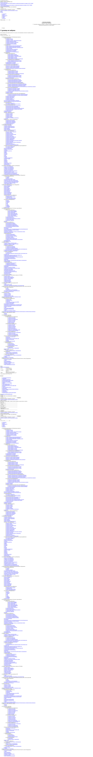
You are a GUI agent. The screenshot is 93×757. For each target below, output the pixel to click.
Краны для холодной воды (12, 720)
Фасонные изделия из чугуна (9, 171)
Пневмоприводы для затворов (11, 442)
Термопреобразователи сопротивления (10, 265)
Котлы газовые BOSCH (12, 215)
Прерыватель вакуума (8, 110)
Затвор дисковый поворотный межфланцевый (14, 45)
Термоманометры (7, 261)
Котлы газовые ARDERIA (12, 211)
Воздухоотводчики (7, 164)
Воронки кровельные (7, 306)
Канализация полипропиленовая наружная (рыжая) (12, 305)
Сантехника (4, 390)
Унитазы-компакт (11, 343)
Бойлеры (5, 221)
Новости (3, 16)
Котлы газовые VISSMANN (12, 607)
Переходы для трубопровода (9, 167)
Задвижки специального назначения (12, 42)
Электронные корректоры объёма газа (10, 647)
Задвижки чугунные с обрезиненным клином (13, 40)
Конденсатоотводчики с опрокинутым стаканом (14, 109)
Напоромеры (6, 266)
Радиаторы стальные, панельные (11, 627)
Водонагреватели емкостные (11, 223)
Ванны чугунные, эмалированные (12, 353)
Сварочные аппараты (7, 281)
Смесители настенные (12, 318)
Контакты (4, 18)
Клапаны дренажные (7, 111)
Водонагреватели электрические (11, 224)
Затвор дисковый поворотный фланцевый (13, 46)
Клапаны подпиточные (10, 77)
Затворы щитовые (9, 48)
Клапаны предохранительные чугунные (14, 468)
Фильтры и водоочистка (8, 230)
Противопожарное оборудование (9, 179)
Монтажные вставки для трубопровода (10, 170)
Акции (3, 17)
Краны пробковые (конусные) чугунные (14, 61)
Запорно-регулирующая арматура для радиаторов (14, 239)
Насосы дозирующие (7, 193)
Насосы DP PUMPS (7, 581)
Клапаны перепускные (10, 488)
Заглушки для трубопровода (9, 560)
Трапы (5, 307)
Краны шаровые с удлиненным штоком (14, 56)
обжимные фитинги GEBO (8, 295)
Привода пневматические (8, 149)
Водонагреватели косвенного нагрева (12, 226)
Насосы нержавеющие (8, 192)
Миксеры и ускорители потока (9, 362)
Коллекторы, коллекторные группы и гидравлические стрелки (14, 231)
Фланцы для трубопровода (8, 561)
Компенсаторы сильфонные (10, 121)
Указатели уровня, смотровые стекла (10, 634)
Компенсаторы (6, 163)
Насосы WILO (6, 187)
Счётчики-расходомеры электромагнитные (11, 249)
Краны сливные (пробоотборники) (10, 521)
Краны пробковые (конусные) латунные (14, 60)
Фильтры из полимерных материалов (12, 117)
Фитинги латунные (7, 686)
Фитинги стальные (7, 293)
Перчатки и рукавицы (8, 359)
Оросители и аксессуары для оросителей (11, 180)
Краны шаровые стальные (12, 54)
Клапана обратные (9, 534)
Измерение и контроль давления (9, 267)
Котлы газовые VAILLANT (12, 213)
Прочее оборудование (7, 554)
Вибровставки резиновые (10, 120)
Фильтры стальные (9, 114)
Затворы (7, 177)
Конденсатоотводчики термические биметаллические (15, 108)
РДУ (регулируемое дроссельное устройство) (11, 100)
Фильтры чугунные (9, 115)
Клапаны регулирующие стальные (14, 89)
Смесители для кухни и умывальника (14, 332)
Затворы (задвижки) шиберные (9, 126)
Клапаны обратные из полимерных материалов (16, 73)
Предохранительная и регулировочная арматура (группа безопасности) (16, 620)
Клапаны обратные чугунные (13, 71)
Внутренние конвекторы (10, 237)
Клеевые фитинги (9, 300)
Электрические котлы (9, 216)
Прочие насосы (6, 207)
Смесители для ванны (11, 320)
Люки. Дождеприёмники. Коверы (9, 310)
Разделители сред (7, 273)
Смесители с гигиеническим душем (14, 329)
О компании (4, 13)
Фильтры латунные (9, 113)
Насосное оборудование (6, 381)
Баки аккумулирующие (8, 227)
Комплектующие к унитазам (13, 345)
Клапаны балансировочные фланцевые (14, 81)
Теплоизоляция (4, 391)
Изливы (7, 340)
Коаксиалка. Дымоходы (10, 220)
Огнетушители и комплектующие (9, 574)
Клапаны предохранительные (11, 134)
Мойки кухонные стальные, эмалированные (13, 350)
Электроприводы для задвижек (11, 435)
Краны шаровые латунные (12, 57)
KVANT (7, 200)
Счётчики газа (6, 254)
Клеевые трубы (8, 299)
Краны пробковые (7, 129)
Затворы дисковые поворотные (9, 127)
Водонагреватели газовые (10, 614)
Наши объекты (4, 15)
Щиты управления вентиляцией (9, 364)
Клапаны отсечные (9, 92)
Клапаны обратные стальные (13, 72)
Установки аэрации (7, 363)
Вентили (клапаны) (9, 178)
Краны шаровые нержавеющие (13, 55)
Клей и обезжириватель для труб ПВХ (12, 693)
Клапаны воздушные (9, 133)
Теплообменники (7, 240)
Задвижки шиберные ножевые (11, 41)
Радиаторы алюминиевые (10, 234)
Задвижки (7, 176)
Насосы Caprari (6, 580)
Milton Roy (8, 201)
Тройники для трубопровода (9, 168)
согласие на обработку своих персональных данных (9, 10)
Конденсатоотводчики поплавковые (12, 106)
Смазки (5, 309)
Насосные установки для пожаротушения (11, 182)
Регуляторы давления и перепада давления (13, 495)
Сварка (5, 360)
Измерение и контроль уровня (9, 244)
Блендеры (6, 162)
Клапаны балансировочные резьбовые (14, 79)
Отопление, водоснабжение (7, 382)
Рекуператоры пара (7, 241)
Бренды (3, 14)
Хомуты (5, 314)
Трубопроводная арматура (6, 377)
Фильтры (5, 541)
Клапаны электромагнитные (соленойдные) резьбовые (17, 475)
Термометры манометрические (11, 264)
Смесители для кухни (11, 317)
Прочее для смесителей (10, 339)
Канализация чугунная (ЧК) (9, 303)
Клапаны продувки (9, 98)
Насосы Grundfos (7, 186)
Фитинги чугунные (7, 279)
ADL (7, 203)
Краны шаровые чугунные (12, 448)
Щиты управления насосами (11, 198)
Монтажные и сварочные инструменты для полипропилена (14, 285)
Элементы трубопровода (8, 157)
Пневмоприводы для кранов (11, 63)
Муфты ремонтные (7, 280)
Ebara (7, 594)
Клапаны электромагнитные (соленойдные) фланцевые (17, 84)
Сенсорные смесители (12, 719)
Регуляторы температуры (10, 146)
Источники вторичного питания (9, 270)
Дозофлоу (7, 593)
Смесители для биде (11, 325)
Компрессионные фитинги (8, 232)
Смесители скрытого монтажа (13, 330)
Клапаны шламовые (9, 91)
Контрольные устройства (10, 143)
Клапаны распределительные (11, 528)
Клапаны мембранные (10, 139)
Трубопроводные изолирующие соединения (11, 174)
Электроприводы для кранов (11, 62)
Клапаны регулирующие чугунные (14, 88)
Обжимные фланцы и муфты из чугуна (10, 172)
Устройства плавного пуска (10, 197)
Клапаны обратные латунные (13, 462)
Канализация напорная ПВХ (9, 699)
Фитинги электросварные (8, 278)
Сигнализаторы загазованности (9, 257)
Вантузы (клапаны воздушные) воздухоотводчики (12, 101)
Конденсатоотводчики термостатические (13, 107)
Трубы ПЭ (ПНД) (7, 667)
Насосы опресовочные (8, 185)
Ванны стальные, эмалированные (11, 352)
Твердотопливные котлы (10, 217)
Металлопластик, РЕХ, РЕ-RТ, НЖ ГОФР (9, 385)
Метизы (5, 313)
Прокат (5, 151)
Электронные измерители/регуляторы (10, 271)
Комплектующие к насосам (10, 587)
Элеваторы (6, 118)
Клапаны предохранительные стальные (14, 76)
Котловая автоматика (7, 272)
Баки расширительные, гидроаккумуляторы (11, 229)
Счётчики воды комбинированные (12, 248)
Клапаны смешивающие (10, 99)
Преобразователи (9, 196)
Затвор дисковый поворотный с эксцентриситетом (14, 47)
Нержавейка (4, 378)
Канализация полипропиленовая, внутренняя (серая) (13, 304)
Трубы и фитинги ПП (7, 183)
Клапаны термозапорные (10, 97)
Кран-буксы (8, 337)
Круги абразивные (7, 752)
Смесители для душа (11, 321)
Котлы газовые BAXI (11, 212)
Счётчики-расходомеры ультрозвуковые (10, 250)
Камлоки (5, 154)
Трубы (7, 679)
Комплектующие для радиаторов (11, 238)
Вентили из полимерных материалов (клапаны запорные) (15, 68)
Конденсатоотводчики (8, 148)
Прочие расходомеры (7, 274)
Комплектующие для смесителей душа (12, 338)
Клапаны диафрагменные (10, 138)
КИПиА (5, 152)
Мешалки (5, 160)
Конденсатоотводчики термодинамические (13, 105)
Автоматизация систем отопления (10, 258)
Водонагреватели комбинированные (12, 225)
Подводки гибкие (7, 355)
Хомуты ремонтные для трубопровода (10, 173)
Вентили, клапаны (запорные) (11, 131)
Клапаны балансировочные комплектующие (15, 82)
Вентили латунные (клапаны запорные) (12, 65)
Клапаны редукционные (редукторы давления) (14, 140)
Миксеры (5, 161)
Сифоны (5, 356)
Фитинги (5, 153)
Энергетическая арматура (8, 123)
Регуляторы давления (9, 147)
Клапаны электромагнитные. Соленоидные (13, 142)
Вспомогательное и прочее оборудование (9, 392)
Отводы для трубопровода (8, 166)
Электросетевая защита (10, 219)
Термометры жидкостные (10, 263)
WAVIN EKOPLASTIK (8, 284)
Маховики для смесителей (10, 732)
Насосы (5, 159)
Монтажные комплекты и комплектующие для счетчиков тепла (16, 253)
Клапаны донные (9, 132)
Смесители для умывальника (13, 319)
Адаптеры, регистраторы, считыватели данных (12, 268)
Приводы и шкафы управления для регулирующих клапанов (18, 90)
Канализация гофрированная (9, 700)
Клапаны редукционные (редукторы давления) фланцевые (18, 94)
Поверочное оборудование (8, 660)
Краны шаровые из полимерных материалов (15, 58)
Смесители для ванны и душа (13, 726)
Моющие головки (7, 158)
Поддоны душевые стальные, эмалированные (13, 746)
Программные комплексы (8, 269)
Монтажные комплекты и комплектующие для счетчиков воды (16, 640)
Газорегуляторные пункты (6, 387)
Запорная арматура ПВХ (10, 302)
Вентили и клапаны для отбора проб (12, 144)
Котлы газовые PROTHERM (13, 214)
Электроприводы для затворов (11, 441)
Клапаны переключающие (10, 96)
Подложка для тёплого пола (9, 291)
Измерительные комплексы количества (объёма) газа (13, 646)
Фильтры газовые (9, 507)
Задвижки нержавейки (8, 125)
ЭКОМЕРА (8, 206)
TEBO (5, 283)
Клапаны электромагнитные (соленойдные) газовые (16, 85)
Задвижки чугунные (9, 39)
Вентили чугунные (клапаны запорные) (12, 66)
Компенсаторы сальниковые (11, 122)
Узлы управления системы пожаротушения (11, 181)
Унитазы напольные (11, 344)
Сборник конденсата (9, 501)
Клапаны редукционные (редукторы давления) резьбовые (17, 95)
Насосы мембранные (7, 194)
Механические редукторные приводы (12, 51)
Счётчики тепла (8, 252)
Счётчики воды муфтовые (10, 246)
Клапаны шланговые (9, 141)
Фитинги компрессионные (8, 276)
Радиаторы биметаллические (11, 235)
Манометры (6, 259)
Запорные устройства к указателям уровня (11, 243)
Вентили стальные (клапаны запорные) (12, 67)
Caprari (7, 204)
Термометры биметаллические (11, 262)
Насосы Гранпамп (7, 191)
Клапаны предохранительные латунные (14, 75)
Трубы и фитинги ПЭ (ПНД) (7, 383)
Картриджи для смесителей (10, 336)
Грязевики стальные (9, 508)
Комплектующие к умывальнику (13, 739)
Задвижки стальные (9, 38)
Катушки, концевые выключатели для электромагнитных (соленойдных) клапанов (22, 86)
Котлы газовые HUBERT (12, 210)
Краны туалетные (11, 322)
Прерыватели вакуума (8, 150)
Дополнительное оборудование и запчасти (13, 218)
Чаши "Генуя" (6, 348)
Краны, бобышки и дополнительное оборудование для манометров (15, 260)
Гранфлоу (7, 205)
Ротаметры (8, 301)
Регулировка (6, 228)
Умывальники (10, 347)
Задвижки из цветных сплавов (11, 43)
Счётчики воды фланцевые (10, 247)
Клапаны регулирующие (10, 137)
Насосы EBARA (7, 190)
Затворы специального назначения (12, 49)
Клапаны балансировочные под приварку (15, 80)
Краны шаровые (7, 128)
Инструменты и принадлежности (11, 289)
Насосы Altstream (7, 188)
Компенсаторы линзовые (10, 514)
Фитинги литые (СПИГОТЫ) (9, 277)
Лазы (5, 155)
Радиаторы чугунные (9, 236)
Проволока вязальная (7, 753)
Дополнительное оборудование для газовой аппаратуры (13, 256)
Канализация (4, 388)
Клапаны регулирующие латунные (14, 481)
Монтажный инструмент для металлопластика (12, 290)
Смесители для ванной (12, 326)
